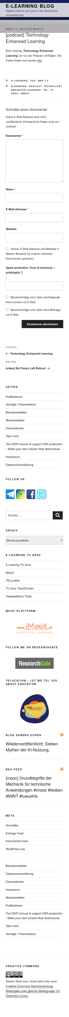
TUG (33, 80)
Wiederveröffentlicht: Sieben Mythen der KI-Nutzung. (32, 747)
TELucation (13, 580)
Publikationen (14, 396)
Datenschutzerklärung (19, 465)
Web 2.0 (43, 80)
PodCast (35, 86)
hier (39, 60)
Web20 (25, 93)
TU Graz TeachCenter (20, 588)
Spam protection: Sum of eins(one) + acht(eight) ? (30, 270)
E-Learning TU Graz (18, 565)
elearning (19, 86)
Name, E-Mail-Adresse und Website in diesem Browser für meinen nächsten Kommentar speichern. (32, 253)
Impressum (13, 457)
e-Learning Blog (30, 6)
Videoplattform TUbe (18, 596)
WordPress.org (15, 849)
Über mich (12, 436)
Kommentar (14, 135)
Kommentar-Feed (17, 841)
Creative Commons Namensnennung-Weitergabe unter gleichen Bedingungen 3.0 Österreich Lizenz (33, 991)
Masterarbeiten (15, 420)
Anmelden (12, 825)
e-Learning (19, 80)
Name (10, 189)
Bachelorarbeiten (16, 412)
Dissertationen (15, 428)
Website (11, 229)
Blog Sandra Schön (23, 735)
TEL (45, 89)
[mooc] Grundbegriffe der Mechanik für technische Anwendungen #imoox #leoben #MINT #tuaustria (34, 787)
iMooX (10, 573)
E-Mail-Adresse (17, 209)
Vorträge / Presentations (21, 404)
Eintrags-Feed (14, 833)
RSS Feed (14, 769)
